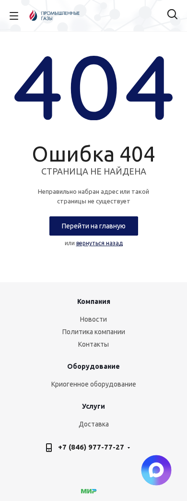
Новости (93, 319)
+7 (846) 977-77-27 (91, 447)
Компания (93, 301)
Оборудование (93, 366)
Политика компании (93, 332)
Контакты (93, 344)
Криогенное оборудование (93, 384)
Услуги (93, 406)
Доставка (94, 424)
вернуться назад (99, 243)
